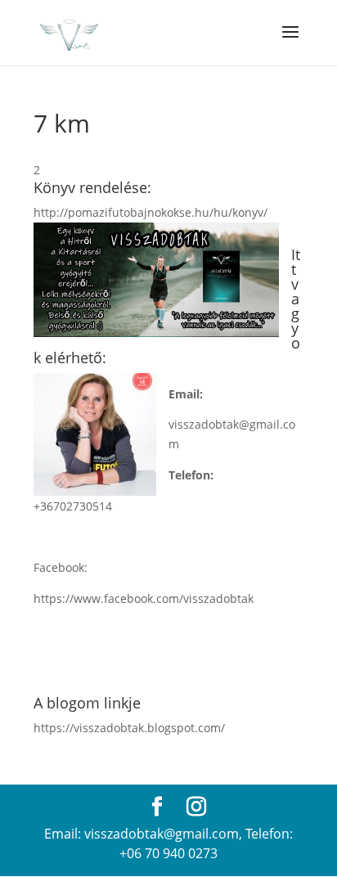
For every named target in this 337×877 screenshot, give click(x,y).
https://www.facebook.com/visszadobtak (144, 598)
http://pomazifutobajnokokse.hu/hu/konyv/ (150, 212)
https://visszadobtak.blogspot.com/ (129, 727)
